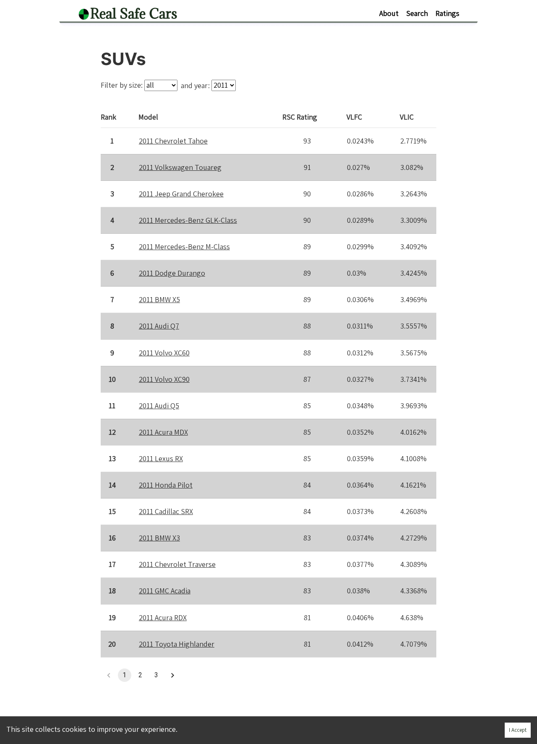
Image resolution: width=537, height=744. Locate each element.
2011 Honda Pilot (166, 485)
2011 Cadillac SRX (166, 511)
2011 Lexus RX (161, 458)
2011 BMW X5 (159, 299)
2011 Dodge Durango (172, 273)
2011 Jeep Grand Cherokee (181, 193)
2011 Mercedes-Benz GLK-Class (188, 220)
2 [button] (140, 675)
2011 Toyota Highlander (176, 644)
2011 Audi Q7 (159, 326)
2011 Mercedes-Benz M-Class (184, 246)
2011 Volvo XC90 (164, 379)
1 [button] (124, 675)
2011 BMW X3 (159, 538)
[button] (172, 675)
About (389, 13)
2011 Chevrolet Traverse (177, 564)
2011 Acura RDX (163, 617)
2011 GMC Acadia (164, 590)
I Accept (518, 730)
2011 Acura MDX (163, 432)
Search (417, 13)
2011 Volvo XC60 (164, 353)
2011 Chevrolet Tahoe (173, 141)
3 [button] (156, 675)
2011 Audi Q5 (159, 405)
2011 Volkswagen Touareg (180, 167)
